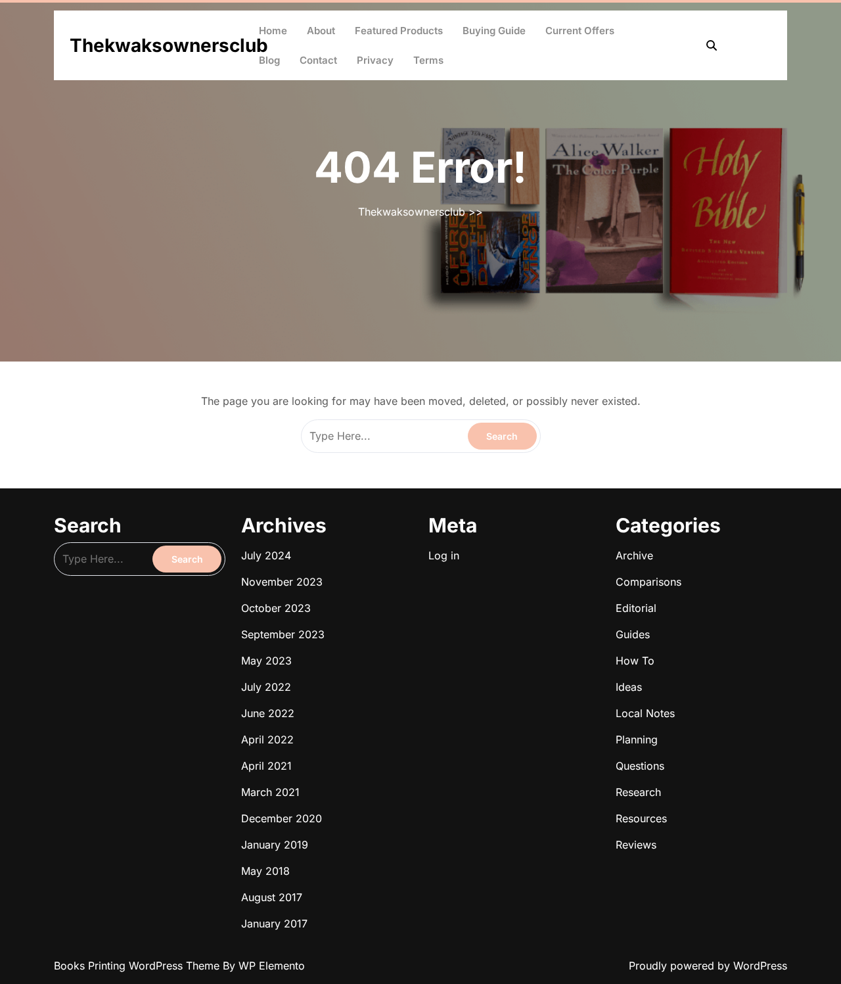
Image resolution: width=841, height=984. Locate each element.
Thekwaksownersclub (169, 45)
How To (635, 660)
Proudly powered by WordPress (708, 965)
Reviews (636, 844)
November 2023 (282, 581)
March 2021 (270, 792)
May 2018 (265, 871)
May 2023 (266, 660)
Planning (637, 739)
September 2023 (283, 634)
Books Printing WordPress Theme (138, 965)
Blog (269, 60)
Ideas (629, 686)
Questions (640, 765)
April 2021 (266, 765)
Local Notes (645, 713)
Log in (443, 555)
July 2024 (266, 555)
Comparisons (648, 581)
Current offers (579, 30)
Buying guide (494, 30)
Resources (641, 818)
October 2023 (276, 608)
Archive (634, 555)
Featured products (399, 30)
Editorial (636, 608)
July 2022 (266, 686)
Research (638, 792)
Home (273, 30)
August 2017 (271, 897)
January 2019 (274, 844)
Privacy (375, 60)
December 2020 (281, 818)
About (321, 30)
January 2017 (274, 923)
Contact (318, 60)
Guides (633, 634)
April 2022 (267, 739)
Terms (428, 60)
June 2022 (267, 713)
